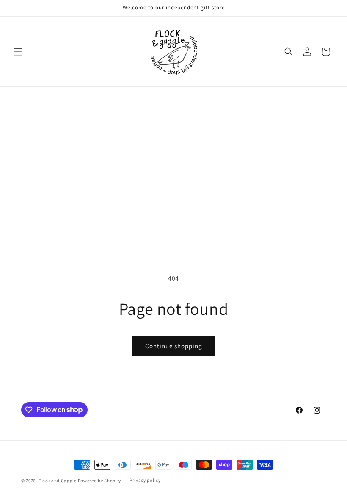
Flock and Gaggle (58, 480)
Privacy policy (145, 480)
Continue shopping (173, 346)
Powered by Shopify (99, 480)
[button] (17, 51)
